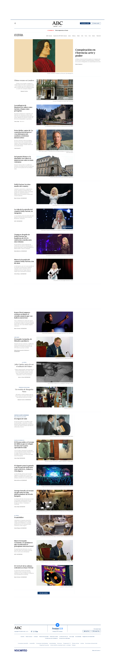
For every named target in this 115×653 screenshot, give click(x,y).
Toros (86, 35)
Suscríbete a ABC (85, 23)
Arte (82, 35)
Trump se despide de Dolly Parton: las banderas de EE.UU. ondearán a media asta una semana (23, 238)
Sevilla (60, 26)
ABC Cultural (49, 35)
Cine (90, 35)
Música (73, 35)
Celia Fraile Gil (17, 148)
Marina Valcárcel (78, 64)
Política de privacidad (43, 636)
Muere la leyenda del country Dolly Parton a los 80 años (24, 261)
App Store (87, 631)
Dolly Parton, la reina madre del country (22, 185)
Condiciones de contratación (51, 638)
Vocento (22, 636)
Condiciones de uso (63, 636)
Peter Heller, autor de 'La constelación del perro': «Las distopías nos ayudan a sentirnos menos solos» (23, 134)
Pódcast (73, 645)
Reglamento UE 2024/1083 (88, 636)
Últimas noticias (75, 643)
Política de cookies (54, 636)
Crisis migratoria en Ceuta (61, 30)
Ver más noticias (44, 593)
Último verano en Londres (24, 80)
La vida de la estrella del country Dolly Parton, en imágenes (23, 211)
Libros (69, 35)
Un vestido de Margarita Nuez (24, 390)
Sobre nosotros (29, 636)
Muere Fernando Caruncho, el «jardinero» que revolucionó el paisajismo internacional (23, 543)
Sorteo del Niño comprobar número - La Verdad (60, 645)
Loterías (82, 643)
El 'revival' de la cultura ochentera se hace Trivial (23, 567)
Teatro (78, 35)
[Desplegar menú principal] (15, 23)
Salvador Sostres (24, 91)
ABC (15, 221)
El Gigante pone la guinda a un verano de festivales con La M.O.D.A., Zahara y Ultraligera (24, 468)
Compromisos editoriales (64, 638)
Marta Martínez (17, 251)
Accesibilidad (78, 636)
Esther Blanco (17, 273)
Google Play (96, 631)
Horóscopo (59, 643)
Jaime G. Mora (21, 377)
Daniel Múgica (17, 528)
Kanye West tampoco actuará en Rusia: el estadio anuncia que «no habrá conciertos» (23, 315)
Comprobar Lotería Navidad (42, 643)
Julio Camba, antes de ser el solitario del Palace (24, 365)
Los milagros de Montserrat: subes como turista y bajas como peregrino (23, 108)
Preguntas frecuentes (44, 645)
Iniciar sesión (96, 23)
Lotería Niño (32, 643)
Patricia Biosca (17, 480)
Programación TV (67, 643)
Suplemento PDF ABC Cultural (60, 35)
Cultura (18, 35)
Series (93, 35)
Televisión (98, 35)
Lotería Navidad (52, 643)
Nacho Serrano (17, 198)
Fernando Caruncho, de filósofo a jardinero (23, 340)
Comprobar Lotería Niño (23, 643)
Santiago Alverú (18, 415)
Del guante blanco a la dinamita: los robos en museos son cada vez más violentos (23, 159)
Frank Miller (19, 517)
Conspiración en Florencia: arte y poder (85, 52)
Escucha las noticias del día (91, 643)
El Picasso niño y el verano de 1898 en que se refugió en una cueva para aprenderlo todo (24, 445)
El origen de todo (20, 419)
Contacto (36, 636)
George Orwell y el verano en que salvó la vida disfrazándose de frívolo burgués (24, 493)
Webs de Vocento (96, 650)
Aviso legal (71, 636)
